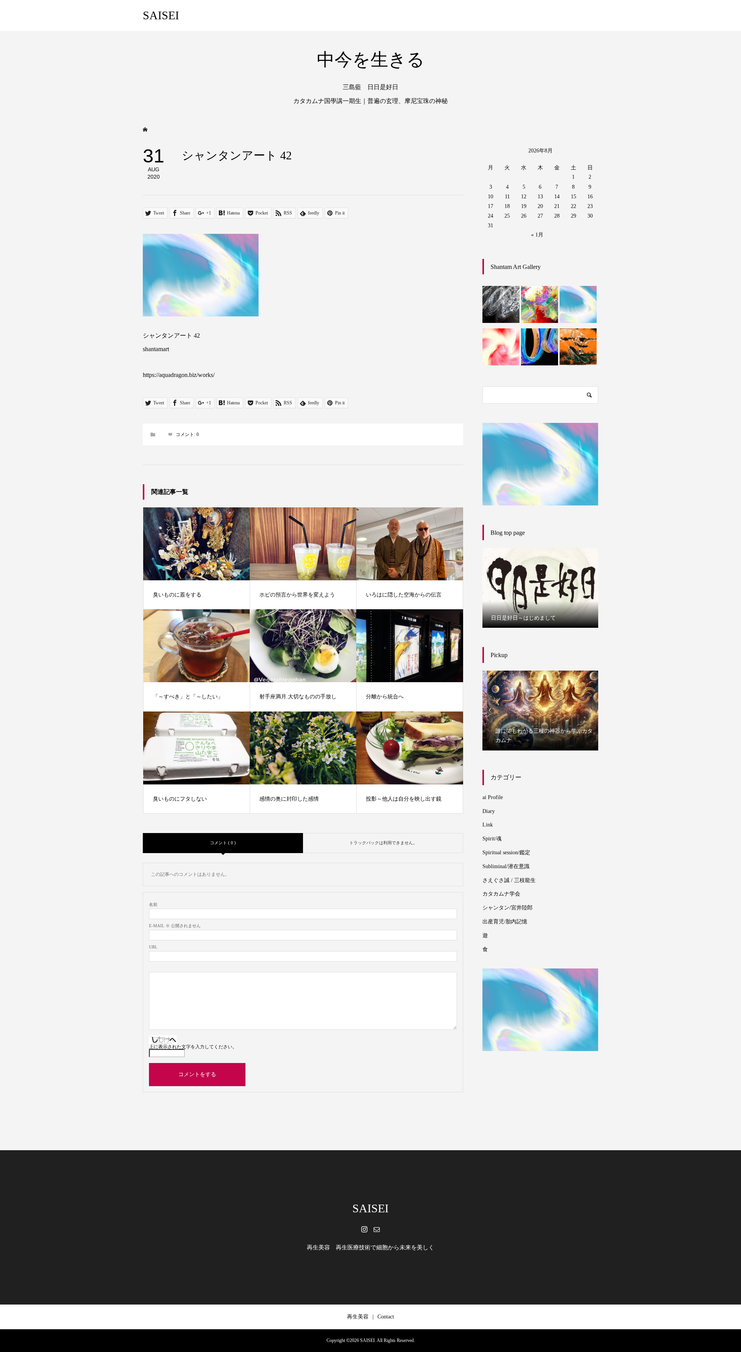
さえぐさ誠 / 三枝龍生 (509, 880)
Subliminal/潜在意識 (506, 866)
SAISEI (161, 15)
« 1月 (537, 235)
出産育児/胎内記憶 (504, 921)
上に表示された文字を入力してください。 (193, 1046)
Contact (385, 1317)
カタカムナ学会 (501, 894)
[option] (540, 588)
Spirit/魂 (492, 839)
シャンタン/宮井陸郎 (507, 908)
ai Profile (492, 797)
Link (487, 825)
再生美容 (358, 1317)
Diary (488, 811)
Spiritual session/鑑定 (506, 852)
